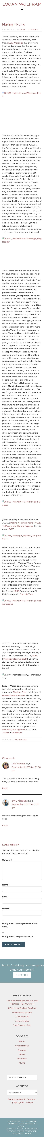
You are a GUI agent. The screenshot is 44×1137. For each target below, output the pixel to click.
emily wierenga (20, 801)
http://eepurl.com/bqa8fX (15, 659)
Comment (7, 860)
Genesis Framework (26, 1131)
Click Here (22, 975)
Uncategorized (20, 740)
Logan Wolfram (22, 4)
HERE (16, 591)
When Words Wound (22, 1012)
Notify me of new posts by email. (17, 936)
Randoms (22, 1059)
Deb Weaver (18, 764)
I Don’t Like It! (22, 1017)
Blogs (22, 1054)
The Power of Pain (22, 1025)
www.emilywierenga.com (13, 695)
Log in (28, 1133)
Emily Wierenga (15, 43)
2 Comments (33, 30)
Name (6, 885)
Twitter (5, 733)
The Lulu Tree (26, 594)
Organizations (22, 1046)
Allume (22, 1063)
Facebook (17, 733)
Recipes (22, 1050)
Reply (5, 788)
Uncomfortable (22, 1021)
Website (6, 909)
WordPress (18, 1133)
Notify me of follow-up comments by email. (19, 925)
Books (22, 1041)
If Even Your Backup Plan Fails (22, 1008)
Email (5, 897)
